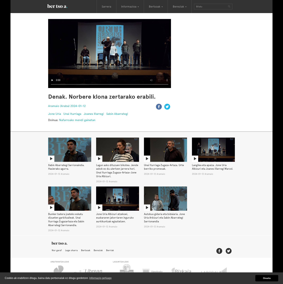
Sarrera (106, 6)
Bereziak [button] (179, 6)
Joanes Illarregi (94, 113)
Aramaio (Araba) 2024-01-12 (67, 106)
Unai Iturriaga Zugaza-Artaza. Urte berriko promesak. (164, 167)
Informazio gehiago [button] (100, 278)
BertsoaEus (62, 5)
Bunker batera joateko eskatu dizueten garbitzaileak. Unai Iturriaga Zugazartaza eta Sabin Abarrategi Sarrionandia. (66, 220)
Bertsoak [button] (155, 6)
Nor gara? (57, 250)
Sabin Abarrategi (117, 113)
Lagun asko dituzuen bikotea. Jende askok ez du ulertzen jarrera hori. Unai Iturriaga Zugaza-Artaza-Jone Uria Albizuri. (117, 171)
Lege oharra (71, 250)
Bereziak (98, 250)
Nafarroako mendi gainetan (77, 120)
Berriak (110, 250)
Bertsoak (85, 250)
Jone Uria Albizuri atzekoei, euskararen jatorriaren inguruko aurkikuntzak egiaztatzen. (115, 218)
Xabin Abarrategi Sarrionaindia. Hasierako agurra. (66, 167)
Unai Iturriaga (72, 113)
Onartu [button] (267, 278)
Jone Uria (54, 113)
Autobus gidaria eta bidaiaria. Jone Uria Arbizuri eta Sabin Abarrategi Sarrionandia (164, 218)
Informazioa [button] (129, 6)
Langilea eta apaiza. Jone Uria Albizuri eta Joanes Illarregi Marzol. (212, 167)
